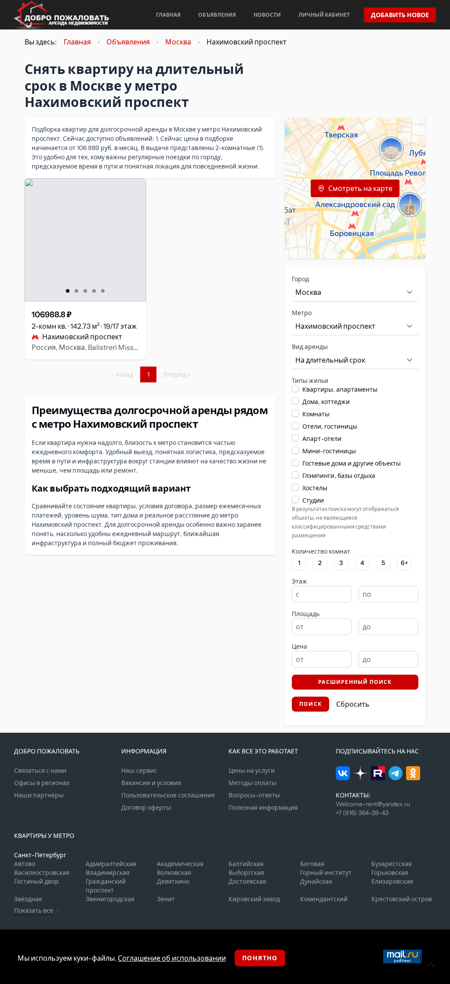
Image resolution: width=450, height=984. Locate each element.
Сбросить (353, 704)
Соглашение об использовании (172, 958)
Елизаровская (392, 881)
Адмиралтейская (111, 864)
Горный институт (326, 873)
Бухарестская (391, 864)
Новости (267, 14)
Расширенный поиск (355, 682)
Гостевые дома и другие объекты (351, 463)
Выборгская (246, 873)
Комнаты (316, 414)
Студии (313, 500)
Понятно (260, 958)
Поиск (310, 704)
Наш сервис (139, 771)
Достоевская (247, 881)
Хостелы (314, 488)
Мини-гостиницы (329, 451)
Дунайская (316, 881)
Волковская (174, 873)
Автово (24, 864)
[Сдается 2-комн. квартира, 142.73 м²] (85, 239)
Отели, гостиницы (329, 426)
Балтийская (246, 864)
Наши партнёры (39, 795)
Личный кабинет (324, 14)
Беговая (312, 864)
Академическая (180, 864)
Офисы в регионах (41, 783)
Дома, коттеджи (326, 402)
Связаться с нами (40, 771)
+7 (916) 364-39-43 (362, 813)
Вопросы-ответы (254, 795)
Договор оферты (146, 807)
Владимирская (108, 873)
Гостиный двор (36, 881)
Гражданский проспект (106, 886)
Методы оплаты (252, 783)
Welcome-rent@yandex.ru (373, 804)
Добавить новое (400, 15)
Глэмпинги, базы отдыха (338, 476)
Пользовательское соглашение (168, 795)
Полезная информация (263, 807)
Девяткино (173, 881)
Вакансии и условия (151, 783)
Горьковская (389, 873)
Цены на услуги (252, 771)
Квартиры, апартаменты (339, 389)
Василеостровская (41, 873)
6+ (404, 563)
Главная (168, 14)
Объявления (217, 14)
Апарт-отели (321, 439)
